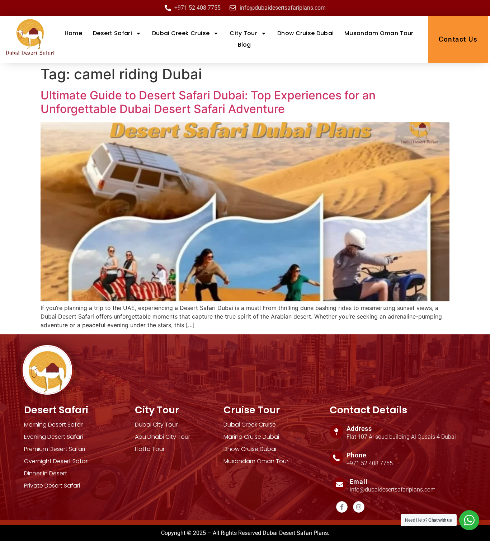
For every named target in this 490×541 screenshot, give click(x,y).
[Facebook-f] (342, 507)
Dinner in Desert (45, 473)
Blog (244, 45)
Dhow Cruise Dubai (305, 33)
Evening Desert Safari (53, 437)
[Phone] (336, 458)
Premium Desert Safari (54, 449)
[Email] (340, 484)
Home (73, 33)
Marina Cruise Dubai (251, 437)
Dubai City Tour (156, 424)
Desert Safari (112, 33)
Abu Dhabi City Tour (162, 437)
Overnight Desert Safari (56, 461)
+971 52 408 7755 (370, 463)
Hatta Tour (150, 449)
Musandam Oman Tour (378, 33)
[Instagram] (358, 507)
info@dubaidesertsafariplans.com (392, 489)
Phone (357, 455)
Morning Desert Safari (54, 424)
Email (359, 481)
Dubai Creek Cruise (180, 33)
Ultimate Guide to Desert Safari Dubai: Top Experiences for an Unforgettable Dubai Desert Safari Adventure (208, 102)
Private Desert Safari (52, 485)
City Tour (243, 33)
